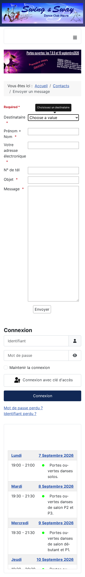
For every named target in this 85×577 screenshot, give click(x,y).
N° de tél (12, 169)
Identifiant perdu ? (20, 413)
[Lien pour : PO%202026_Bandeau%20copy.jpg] (42, 61)
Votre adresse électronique (15, 150)
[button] (67, 61)
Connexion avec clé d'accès (47, 380)
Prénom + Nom (12, 134)
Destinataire (14, 117)
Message (12, 188)
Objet (8, 179)
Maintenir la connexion (29, 367)
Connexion (42, 395)
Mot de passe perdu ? (23, 407)
